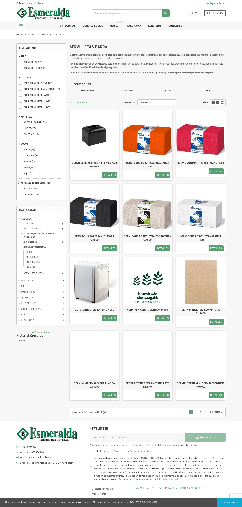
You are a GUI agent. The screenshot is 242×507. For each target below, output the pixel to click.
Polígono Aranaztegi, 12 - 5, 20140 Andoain (52, 462)
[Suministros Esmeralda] (43, 13)
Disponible (31, 194)
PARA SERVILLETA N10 (37, 101)
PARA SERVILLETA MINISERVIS (42, 89)
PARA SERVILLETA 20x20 (38, 83)
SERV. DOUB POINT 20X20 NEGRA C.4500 (94, 238)
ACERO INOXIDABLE (35, 122)
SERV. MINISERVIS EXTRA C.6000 (94, 309)
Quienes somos (24, 3)
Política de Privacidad (139, 450)
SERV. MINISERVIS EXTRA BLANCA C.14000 (94, 385)
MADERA (30, 128)
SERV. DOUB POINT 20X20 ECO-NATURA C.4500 (147, 238)
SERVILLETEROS (34, 68)
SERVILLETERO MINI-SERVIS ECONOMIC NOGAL (200, 385)
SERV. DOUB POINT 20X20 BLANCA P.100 (200, 238)
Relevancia (144, 102)
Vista (205, 102)
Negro (28, 167)
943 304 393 (30, 446)
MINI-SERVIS (87, 90)
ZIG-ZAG (167, 90)
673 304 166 (37, 452)
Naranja (29, 161)
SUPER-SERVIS (127, 90)
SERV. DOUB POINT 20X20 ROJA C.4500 (200, 162)
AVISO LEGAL (143, 488)
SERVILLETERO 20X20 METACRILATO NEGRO (148, 385)
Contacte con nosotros (103, 489)
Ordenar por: (129, 102)
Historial (20, 340)
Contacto (38, 3)
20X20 (207, 90)
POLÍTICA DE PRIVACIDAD (164, 488)
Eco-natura (31, 155)
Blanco (29, 149)
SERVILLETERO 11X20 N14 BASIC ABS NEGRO (94, 164)
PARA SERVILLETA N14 (37, 107)
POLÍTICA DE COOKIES (191, 488)
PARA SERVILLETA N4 (36, 95)
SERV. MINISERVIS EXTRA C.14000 (147, 309)
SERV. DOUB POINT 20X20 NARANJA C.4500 (147, 164)
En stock (30, 188)
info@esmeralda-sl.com (39, 457)
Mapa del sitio (99, 493)
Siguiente (216, 412)
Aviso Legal (119, 450)
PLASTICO (31, 134)
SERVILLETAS (33, 62)
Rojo (27, 173)
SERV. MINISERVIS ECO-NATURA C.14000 (201, 311)
